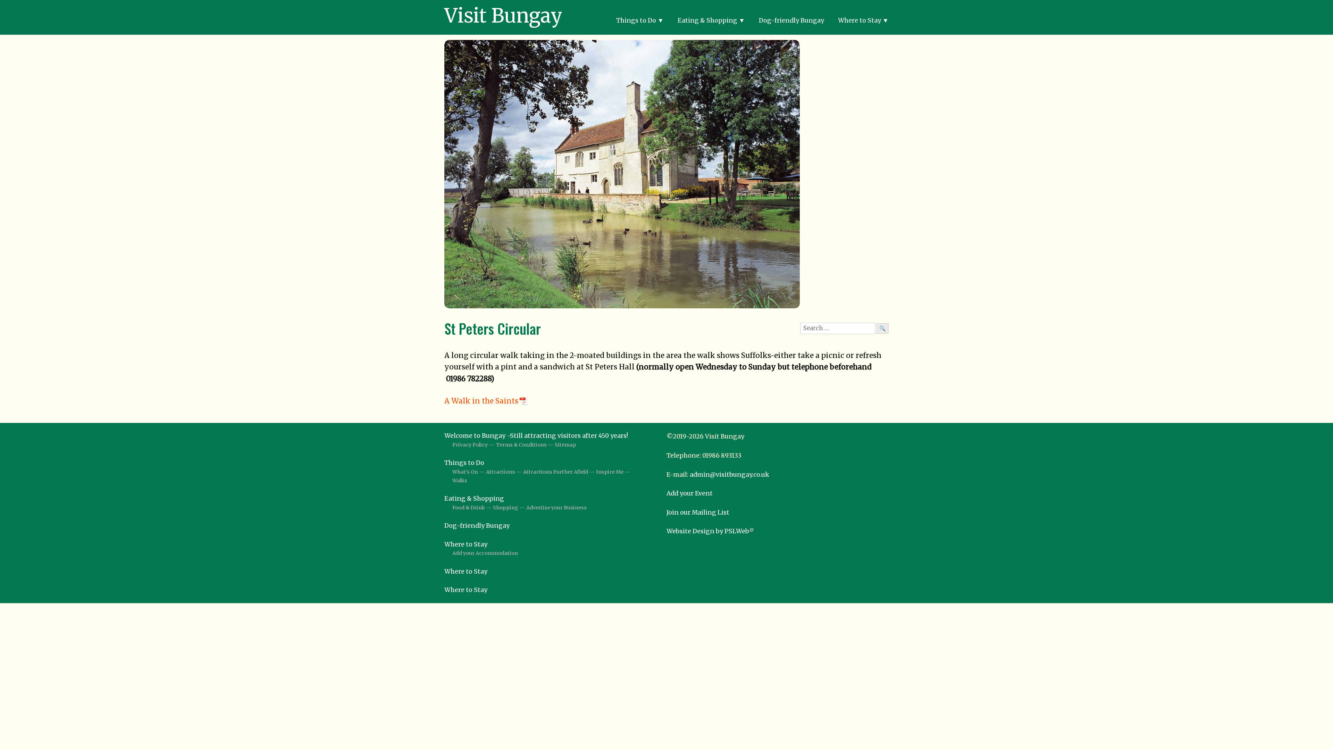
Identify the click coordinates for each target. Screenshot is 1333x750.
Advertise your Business (556, 508)
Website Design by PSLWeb (707, 531)
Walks (459, 480)
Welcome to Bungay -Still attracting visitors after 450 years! (536, 436)
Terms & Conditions (521, 445)
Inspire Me (609, 472)
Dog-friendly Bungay (791, 20)
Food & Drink (468, 508)
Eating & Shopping (707, 20)
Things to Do (636, 20)
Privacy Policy (470, 445)
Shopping (505, 508)
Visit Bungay (503, 15)
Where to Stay (859, 20)
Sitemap (565, 445)
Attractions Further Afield (555, 472)
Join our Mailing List (697, 512)
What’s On (465, 472)
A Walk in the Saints (481, 401)
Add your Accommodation (485, 553)
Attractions (500, 472)
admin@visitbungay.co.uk (729, 474)
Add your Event (689, 493)
